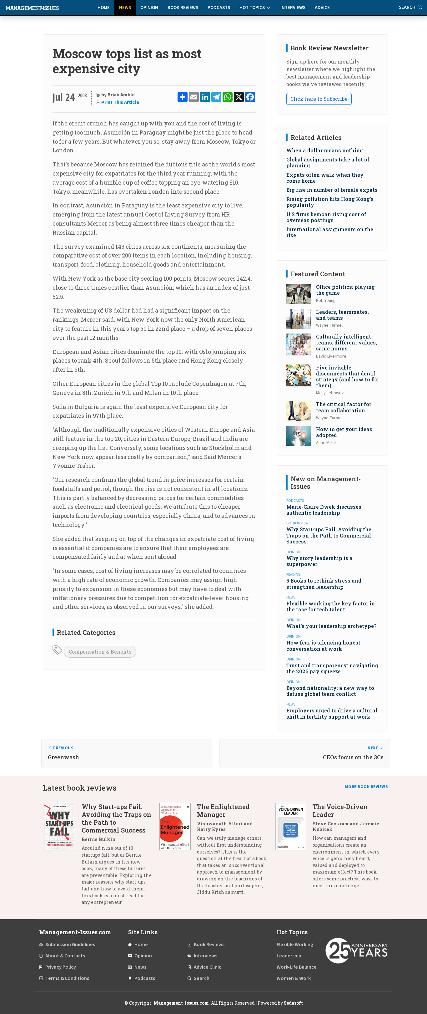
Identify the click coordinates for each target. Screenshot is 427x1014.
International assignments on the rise (329, 232)
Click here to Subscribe (319, 98)
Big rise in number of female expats (332, 189)
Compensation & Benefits (100, 651)
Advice (322, 7)
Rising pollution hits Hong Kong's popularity (330, 202)
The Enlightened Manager (223, 810)
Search (201, 978)
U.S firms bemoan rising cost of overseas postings (326, 217)
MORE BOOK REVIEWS (366, 787)
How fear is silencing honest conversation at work (323, 645)
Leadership (289, 955)
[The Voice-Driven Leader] (294, 848)
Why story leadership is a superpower (319, 561)
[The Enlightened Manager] (178, 851)
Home (104, 7)
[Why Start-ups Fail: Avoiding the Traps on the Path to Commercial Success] (63, 856)
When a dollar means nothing (324, 150)
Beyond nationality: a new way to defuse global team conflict (330, 691)
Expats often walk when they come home (325, 177)
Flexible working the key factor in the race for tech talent (330, 606)
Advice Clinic (207, 967)
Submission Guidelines (70, 944)
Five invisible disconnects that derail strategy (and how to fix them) (347, 376)
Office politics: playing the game (345, 289)
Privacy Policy (60, 967)
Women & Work (294, 978)
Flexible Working (295, 944)
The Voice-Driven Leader (340, 810)
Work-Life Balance (297, 967)
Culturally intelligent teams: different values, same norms (346, 342)
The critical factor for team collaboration (343, 407)
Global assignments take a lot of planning (327, 162)
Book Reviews (183, 7)
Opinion (149, 7)
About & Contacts (65, 955)
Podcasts (219, 7)
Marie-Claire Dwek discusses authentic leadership (323, 509)
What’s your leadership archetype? (331, 626)
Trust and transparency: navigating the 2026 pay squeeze (332, 668)
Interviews (292, 7)
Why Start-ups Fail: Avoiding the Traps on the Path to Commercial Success (328, 535)
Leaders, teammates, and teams (342, 314)
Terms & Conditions (67, 978)
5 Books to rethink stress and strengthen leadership (323, 583)
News (125, 7)
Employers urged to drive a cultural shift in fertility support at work (331, 713)
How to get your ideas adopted (344, 432)
